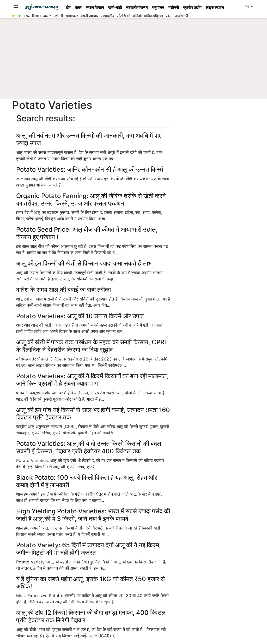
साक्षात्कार (71, 16)
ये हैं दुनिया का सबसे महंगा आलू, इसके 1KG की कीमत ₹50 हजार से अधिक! (90, 582)
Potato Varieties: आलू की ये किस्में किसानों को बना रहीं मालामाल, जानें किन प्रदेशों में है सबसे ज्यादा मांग (92, 379)
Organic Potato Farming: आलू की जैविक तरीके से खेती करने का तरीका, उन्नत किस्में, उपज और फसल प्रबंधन (91, 199)
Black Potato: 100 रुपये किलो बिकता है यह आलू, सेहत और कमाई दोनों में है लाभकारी (86, 481)
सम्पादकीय (107, 16)
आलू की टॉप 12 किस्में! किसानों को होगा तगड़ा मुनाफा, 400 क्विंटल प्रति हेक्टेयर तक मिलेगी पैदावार (91, 616)
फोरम (169, 16)
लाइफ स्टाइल (215, 7)
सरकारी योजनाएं (137, 7)
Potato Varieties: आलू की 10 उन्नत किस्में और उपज (80, 316)
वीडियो (137, 16)
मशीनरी (173, 7)
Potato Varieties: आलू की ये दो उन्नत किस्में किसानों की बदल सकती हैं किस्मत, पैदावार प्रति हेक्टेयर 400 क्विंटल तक (88, 447)
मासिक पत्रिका (153, 16)
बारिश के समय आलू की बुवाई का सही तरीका (63, 289)
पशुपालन (158, 7)
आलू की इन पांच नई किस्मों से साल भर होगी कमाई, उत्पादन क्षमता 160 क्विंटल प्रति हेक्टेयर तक (93, 413)
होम (68, 7)
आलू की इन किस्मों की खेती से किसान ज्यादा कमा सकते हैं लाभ (84, 263)
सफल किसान (95, 7)
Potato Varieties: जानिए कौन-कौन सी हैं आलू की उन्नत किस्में (89, 169)
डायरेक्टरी (181, 16)
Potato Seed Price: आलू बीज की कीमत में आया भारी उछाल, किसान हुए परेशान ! (87, 233)
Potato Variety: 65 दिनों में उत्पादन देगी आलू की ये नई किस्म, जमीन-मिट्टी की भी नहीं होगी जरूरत (88, 548)
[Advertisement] (133, 60)
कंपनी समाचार (89, 16)
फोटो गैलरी (123, 16)
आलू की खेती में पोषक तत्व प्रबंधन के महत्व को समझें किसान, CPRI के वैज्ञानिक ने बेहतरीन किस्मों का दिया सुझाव (91, 345)
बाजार (47, 16)
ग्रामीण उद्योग (192, 7)
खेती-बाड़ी (115, 7)
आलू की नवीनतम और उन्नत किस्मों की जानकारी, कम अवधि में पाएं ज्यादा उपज (88, 139)
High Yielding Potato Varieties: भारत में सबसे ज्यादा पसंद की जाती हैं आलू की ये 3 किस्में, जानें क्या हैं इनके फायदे (93, 514)
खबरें (78, 7)
